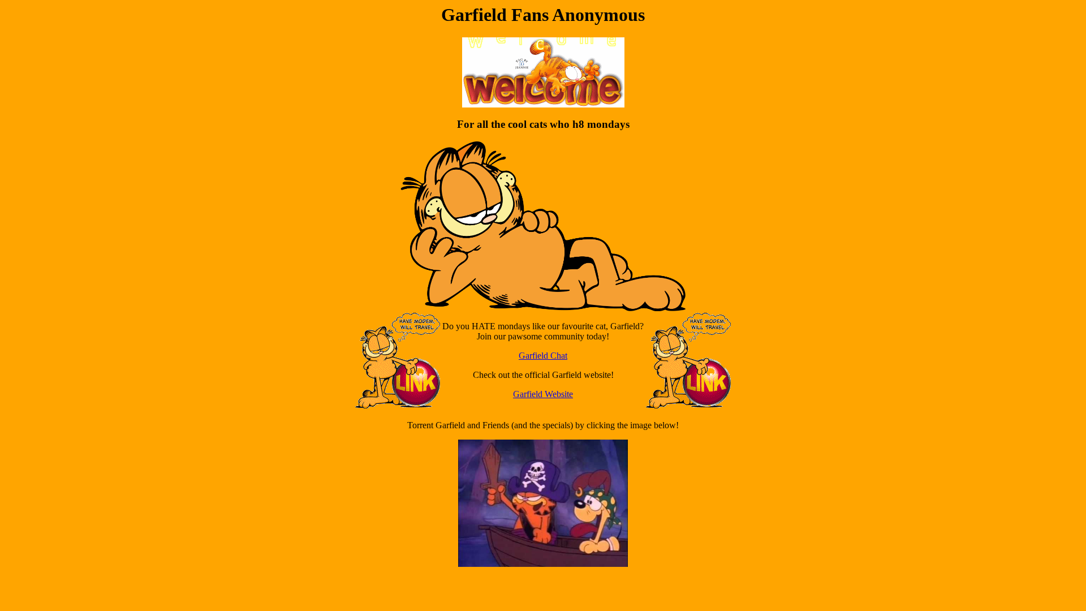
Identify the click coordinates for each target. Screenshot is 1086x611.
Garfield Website (543, 394)
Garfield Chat (543, 355)
